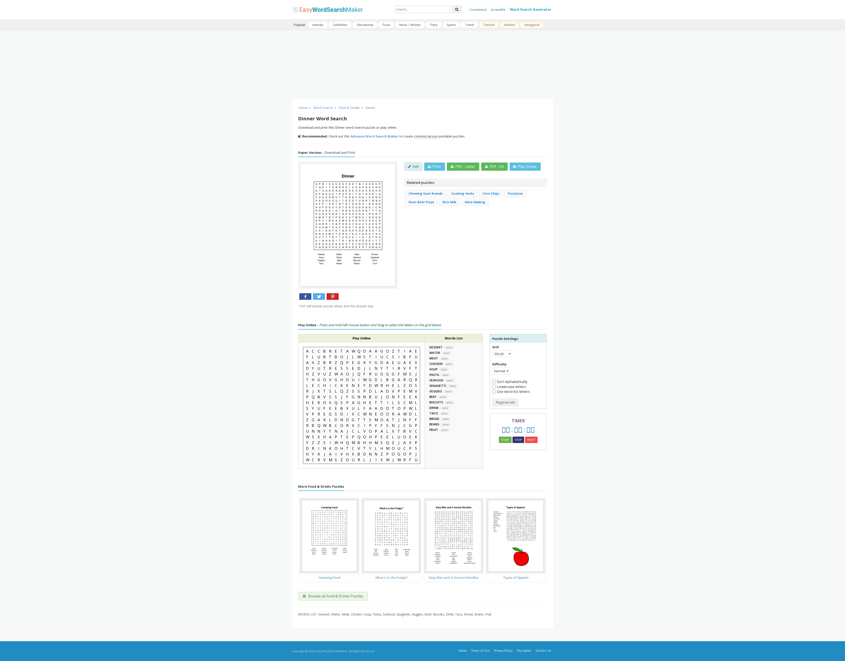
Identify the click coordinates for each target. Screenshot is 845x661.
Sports (451, 25)
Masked (509, 25)
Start (505, 440)
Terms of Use (480, 650)
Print (437, 166)
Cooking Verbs (462, 193)
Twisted (488, 25)
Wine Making (475, 202)
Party (433, 25)
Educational (365, 25)
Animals (317, 25)
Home (463, 650)
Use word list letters (513, 391)
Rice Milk (449, 202)
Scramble (498, 9)
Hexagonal (531, 25)
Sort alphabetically (512, 381)
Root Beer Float (421, 202)
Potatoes (515, 193)
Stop (518, 440)
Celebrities (340, 25)
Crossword (478, 9)
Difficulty (499, 364)
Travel (469, 25)
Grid (495, 347)
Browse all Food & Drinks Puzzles (335, 596)
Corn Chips (491, 193)
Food (386, 25)
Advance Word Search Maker (374, 136)
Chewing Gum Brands (426, 193)
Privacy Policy (503, 650)
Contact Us (543, 650)
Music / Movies (410, 25)
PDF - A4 (496, 166)
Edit (416, 166)
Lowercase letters (511, 386)
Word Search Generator (530, 9)
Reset (531, 440)
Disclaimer (524, 650)
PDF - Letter (465, 166)
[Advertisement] (422, 64)
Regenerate (505, 402)
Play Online (527, 166)
